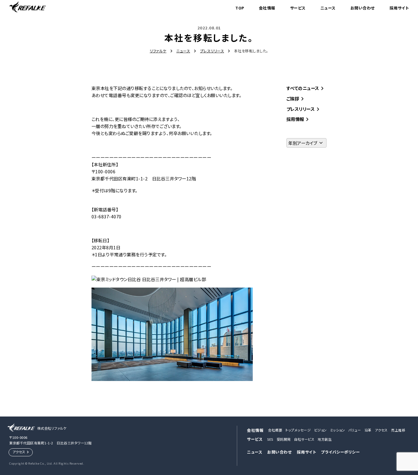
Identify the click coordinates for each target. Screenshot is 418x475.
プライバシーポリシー (340, 452)
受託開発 (284, 439)
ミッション (337, 430)
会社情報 (267, 8)
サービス (298, 8)
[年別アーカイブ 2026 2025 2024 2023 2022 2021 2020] (306, 143)
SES (270, 439)
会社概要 (275, 430)
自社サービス (304, 439)
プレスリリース (300, 109)
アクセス (19, 451)
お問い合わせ (362, 8)
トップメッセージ (298, 430)
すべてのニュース (302, 88)
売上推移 (398, 430)
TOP (239, 8)
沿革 (367, 430)
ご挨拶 (292, 98)
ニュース (328, 8)
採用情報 (295, 119)
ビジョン (320, 430)
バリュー (354, 430)
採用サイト (399, 8)
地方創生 (325, 439)
